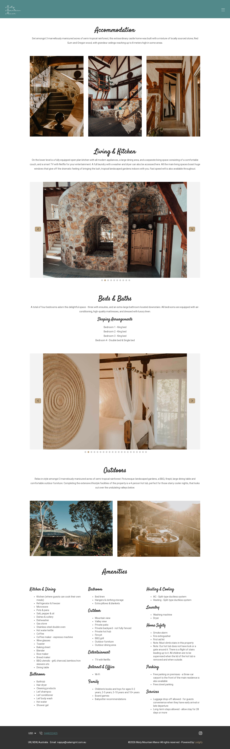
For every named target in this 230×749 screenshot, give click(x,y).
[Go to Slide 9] (126, 280)
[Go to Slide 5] (114, 280)
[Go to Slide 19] (140, 452)
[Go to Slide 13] (122, 452)
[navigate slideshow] (38, 229)
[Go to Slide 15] (128, 452)
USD (30, 733)
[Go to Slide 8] (123, 280)
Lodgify (199, 742)
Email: (53, 742)
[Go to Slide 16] (131, 452)
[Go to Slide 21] (146, 452)
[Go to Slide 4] (111, 280)
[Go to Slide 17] (134, 452)
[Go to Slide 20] (143, 452)
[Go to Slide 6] (117, 280)
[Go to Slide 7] (120, 280)
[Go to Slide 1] (102, 280)
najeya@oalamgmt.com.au (71, 742)
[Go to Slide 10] (129, 280)
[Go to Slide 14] (125, 452)
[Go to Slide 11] (116, 452)
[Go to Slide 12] (119, 452)
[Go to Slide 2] (105, 280)
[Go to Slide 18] (137, 452)
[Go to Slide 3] (108, 280)
